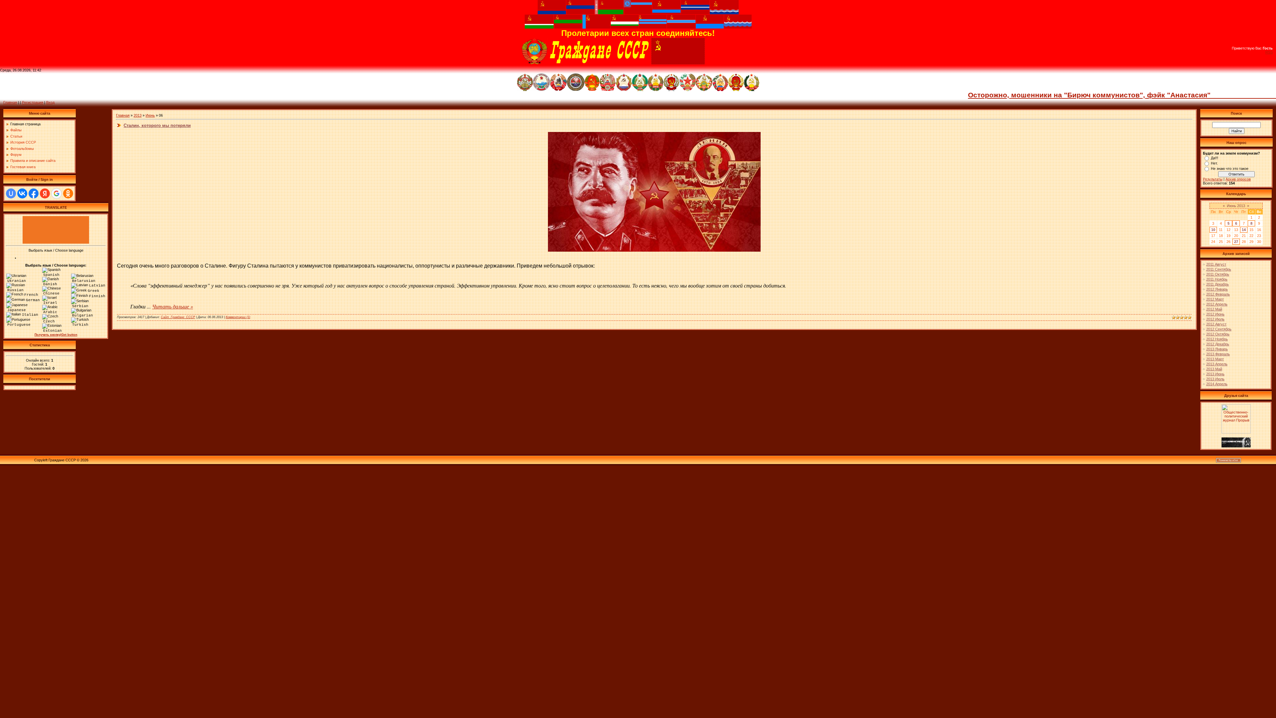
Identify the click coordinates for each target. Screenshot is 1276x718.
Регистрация (32, 102)
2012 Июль (1215, 319)
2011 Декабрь (1217, 284)
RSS (1269, 52)
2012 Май (1214, 309)
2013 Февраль (1218, 354)
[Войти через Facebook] (34, 193)
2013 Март (1215, 359)
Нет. (1214, 163)
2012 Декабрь (1217, 344)
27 (1236, 242)
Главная (10, 102)
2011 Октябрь (1217, 274)
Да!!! (1214, 158)
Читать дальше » (172, 306)
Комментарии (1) (238, 317)
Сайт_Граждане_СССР (178, 317)
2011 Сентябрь (1218, 269)
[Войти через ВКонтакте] (22, 193)
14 (1244, 230)
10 (1213, 230)
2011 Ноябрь (1216, 279)
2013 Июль (1215, 379)
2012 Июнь (1215, 314)
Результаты (1213, 179)
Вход (50, 102)
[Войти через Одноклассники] (68, 193)
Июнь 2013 (1236, 206)
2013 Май (1214, 369)
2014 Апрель (1216, 384)
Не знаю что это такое (1229, 169)
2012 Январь (1217, 289)
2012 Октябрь (1217, 334)
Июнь (150, 115)
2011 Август (1216, 264)
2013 (138, 115)
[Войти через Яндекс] (45, 193)
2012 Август (1216, 324)
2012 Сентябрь (1218, 329)
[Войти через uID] (11, 193)
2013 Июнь (1215, 374)
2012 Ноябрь (1217, 339)
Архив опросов (1238, 179)
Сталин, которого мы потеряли (157, 125)
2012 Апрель (1216, 304)
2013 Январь (1217, 349)
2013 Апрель (1216, 364)
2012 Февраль (1218, 294)
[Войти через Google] (56, 193)
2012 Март (1215, 299)
